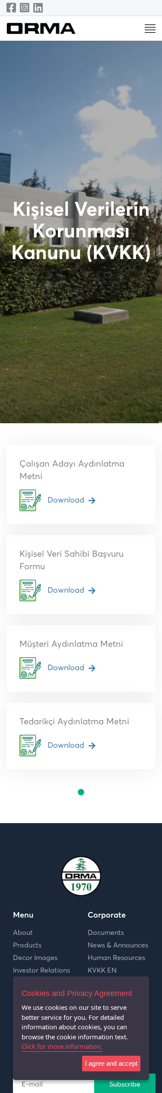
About (23, 932)
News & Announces (118, 945)
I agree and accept (111, 1063)
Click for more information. (62, 1046)
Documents (106, 932)
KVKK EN (102, 970)
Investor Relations (41, 970)
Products (27, 945)
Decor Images (35, 957)
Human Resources (116, 957)
